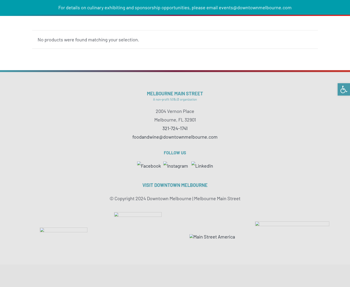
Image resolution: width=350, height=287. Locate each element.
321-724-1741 (175, 128)
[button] (344, 89)
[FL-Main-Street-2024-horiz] (63, 230)
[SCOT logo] (138, 214)
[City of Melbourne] (292, 224)
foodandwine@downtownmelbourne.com (175, 137)
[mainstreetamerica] (212, 236)
